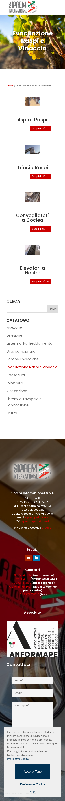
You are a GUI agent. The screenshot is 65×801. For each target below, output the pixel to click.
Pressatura (15, 375)
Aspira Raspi (32, 119)
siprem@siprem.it (36, 517)
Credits (46, 527)
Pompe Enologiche (22, 359)
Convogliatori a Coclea (32, 218)
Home (10, 85)
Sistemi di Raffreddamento (29, 343)
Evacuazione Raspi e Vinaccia (32, 367)
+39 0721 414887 (19, 579)
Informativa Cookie (18, 758)
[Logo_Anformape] (32, 656)
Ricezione (14, 327)
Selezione (14, 335)
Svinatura (14, 383)
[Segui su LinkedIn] (36, 558)
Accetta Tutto (33, 771)
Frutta (11, 413)
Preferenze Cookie (32, 784)
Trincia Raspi (32, 167)
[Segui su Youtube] (28, 558)
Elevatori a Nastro (32, 270)
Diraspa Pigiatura (21, 351)
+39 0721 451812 (28, 594)
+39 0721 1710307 (19, 586)
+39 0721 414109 (20, 583)
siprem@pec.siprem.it (35, 521)
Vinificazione (16, 391)
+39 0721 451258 (21, 575)
